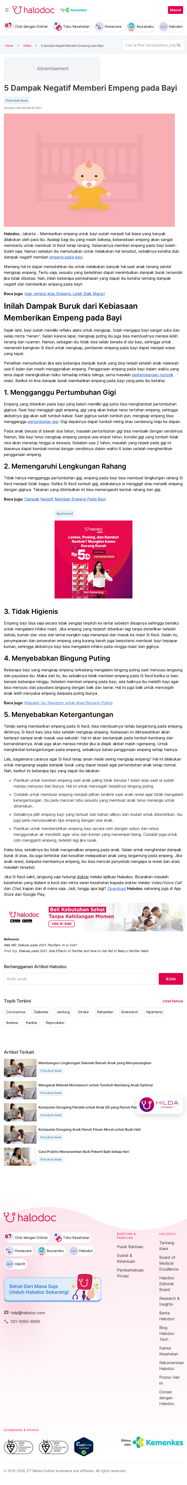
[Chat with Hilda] (160, 1104)
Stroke (83, 1012)
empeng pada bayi (66, 257)
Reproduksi (55, 1023)
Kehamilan (105, 1012)
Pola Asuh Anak (17, 100)
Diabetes (41, 1012)
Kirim (171, 979)
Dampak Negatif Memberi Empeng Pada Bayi (65, 499)
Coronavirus (16, 1012)
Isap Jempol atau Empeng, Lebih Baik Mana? (64, 293)
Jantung (63, 1012)
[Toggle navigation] (7, 10)
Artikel (27, 45)
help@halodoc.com (24, 1312)
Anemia (12, 1023)
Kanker (31, 1023)
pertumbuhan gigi (43, 421)
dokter (83, 876)
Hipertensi (154, 1012)
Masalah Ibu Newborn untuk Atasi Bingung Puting (68, 702)
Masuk (175, 10)
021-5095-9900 (22, 1321)
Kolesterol (130, 1012)
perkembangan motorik (152, 374)
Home (9, 45)
